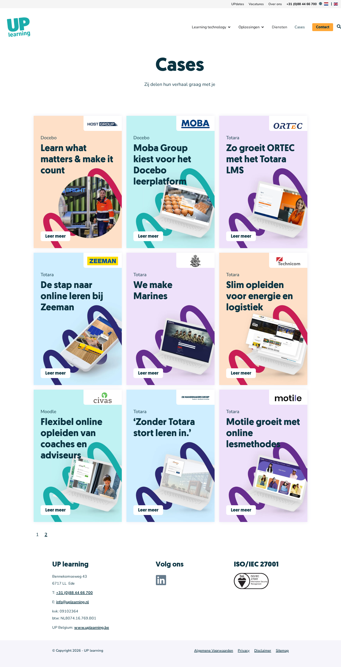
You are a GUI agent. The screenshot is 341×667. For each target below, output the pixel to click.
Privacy (244, 650)
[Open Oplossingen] (262, 27)
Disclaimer (262, 650)
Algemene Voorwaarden (213, 650)
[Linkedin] (161, 580)
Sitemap (282, 650)
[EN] (336, 4)
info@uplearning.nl (72, 602)
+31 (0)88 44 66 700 (74, 592)
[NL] (326, 4)
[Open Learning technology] (229, 27)
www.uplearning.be (91, 627)
